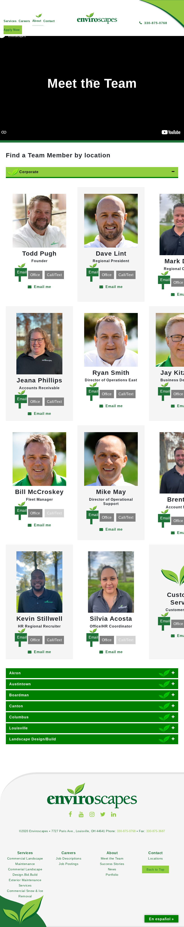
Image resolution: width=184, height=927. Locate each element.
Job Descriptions (68, 858)
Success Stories (112, 864)
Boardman (19, 695)
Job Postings (68, 864)
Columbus (19, 717)
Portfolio (112, 874)
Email (22, 272)
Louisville (18, 728)
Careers (24, 21)
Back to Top (155, 869)
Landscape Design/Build (32, 739)
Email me (42, 287)
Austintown (20, 684)
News (112, 869)
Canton (16, 706)
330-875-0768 (126, 831)
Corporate (29, 172)
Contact (49, 21)
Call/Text (54, 275)
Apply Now (12, 29)
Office (35, 275)
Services (10, 21)
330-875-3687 (155, 831)
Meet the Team (112, 858)
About (36, 20)
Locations (155, 858)
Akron (15, 673)
